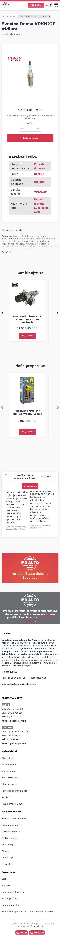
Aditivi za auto (9, 838)
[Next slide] (57, 313)
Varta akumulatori (11, 831)
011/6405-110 (13, 739)
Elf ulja (5, 851)
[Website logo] (6, 5)
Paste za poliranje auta (14, 790)
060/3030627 (15, 735)
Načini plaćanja (10, 898)
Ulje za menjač (10, 784)
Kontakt (6, 885)
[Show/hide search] (47, 5)
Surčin (23, 933)
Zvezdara (39, 933)
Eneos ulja (7, 857)
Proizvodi (36, 5)
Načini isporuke (10, 905)
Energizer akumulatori (14, 818)
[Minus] (22, 128)
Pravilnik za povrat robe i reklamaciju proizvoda (28, 911)
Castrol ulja (8, 844)
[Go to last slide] (2, 313)
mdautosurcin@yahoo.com (22, 684)
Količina (30, 123)
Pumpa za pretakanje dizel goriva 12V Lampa (27, 412)
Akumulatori (8, 758)
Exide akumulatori (12, 825)
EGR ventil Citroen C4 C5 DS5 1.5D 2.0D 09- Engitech (27, 319)
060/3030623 (15, 713)
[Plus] (38, 128)
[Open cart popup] (51, 5)
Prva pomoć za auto (13, 804)
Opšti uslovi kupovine (13, 892)
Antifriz (6, 797)
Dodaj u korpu (30, 138)
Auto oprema (9, 764)
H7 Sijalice (7, 864)
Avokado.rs (37, 926)
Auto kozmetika (10, 777)
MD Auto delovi (9, 16)
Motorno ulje (9, 771)
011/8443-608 (13, 716)
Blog (4, 879)
